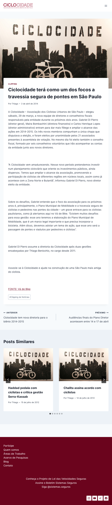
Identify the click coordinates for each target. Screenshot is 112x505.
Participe (9, 445)
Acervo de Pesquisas (16, 457)
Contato (8, 465)
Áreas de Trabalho (14, 453)
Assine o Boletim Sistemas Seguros (56, 482)
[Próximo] (104, 379)
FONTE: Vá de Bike (19, 289)
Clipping (12, 84)
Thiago (15, 104)
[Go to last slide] (8, 379)
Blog (6, 461)
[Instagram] (88, 498)
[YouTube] (94, 498)
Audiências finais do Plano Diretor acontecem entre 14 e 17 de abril (88, 317)
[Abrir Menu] (105, 5)
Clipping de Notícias (19, 297)
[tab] (50, 413)
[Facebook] (106, 498)
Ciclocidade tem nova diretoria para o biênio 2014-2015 (26, 317)
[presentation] (28, 364)
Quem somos (11, 449)
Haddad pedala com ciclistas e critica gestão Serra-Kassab (25, 392)
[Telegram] (100, 498)
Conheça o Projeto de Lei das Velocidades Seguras (56, 478)
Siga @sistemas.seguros (56, 486)
